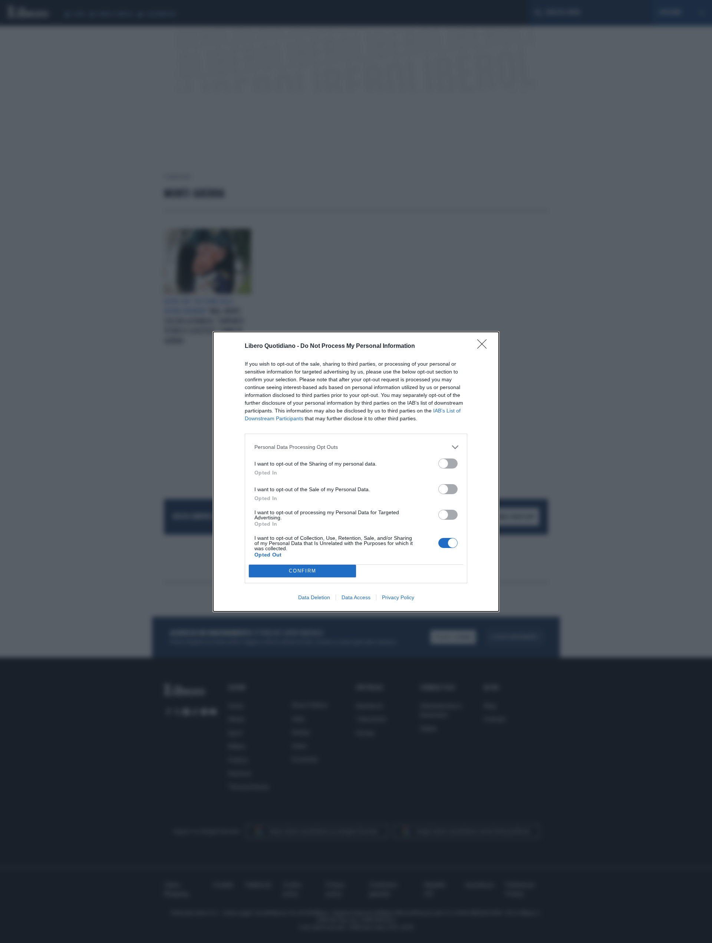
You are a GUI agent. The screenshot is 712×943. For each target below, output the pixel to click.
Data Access (356, 597)
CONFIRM (302, 571)
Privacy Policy (398, 597)
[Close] (484, 346)
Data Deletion (314, 597)
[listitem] (356, 447)
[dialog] (356, 471)
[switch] (448, 464)
